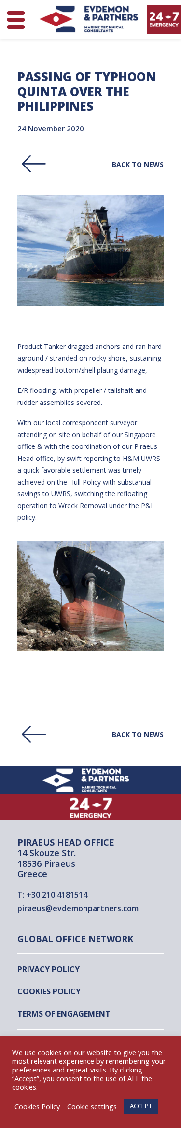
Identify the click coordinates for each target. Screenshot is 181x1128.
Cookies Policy (37, 1106)
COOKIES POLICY (49, 991)
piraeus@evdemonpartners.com (78, 908)
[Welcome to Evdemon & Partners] (90, 780)
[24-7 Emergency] (90, 807)
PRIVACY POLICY (48, 969)
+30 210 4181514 (57, 895)
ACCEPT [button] (141, 1105)
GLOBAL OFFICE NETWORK (75, 939)
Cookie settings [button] (92, 1106)
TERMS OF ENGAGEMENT (64, 1013)
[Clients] (90, 155)
